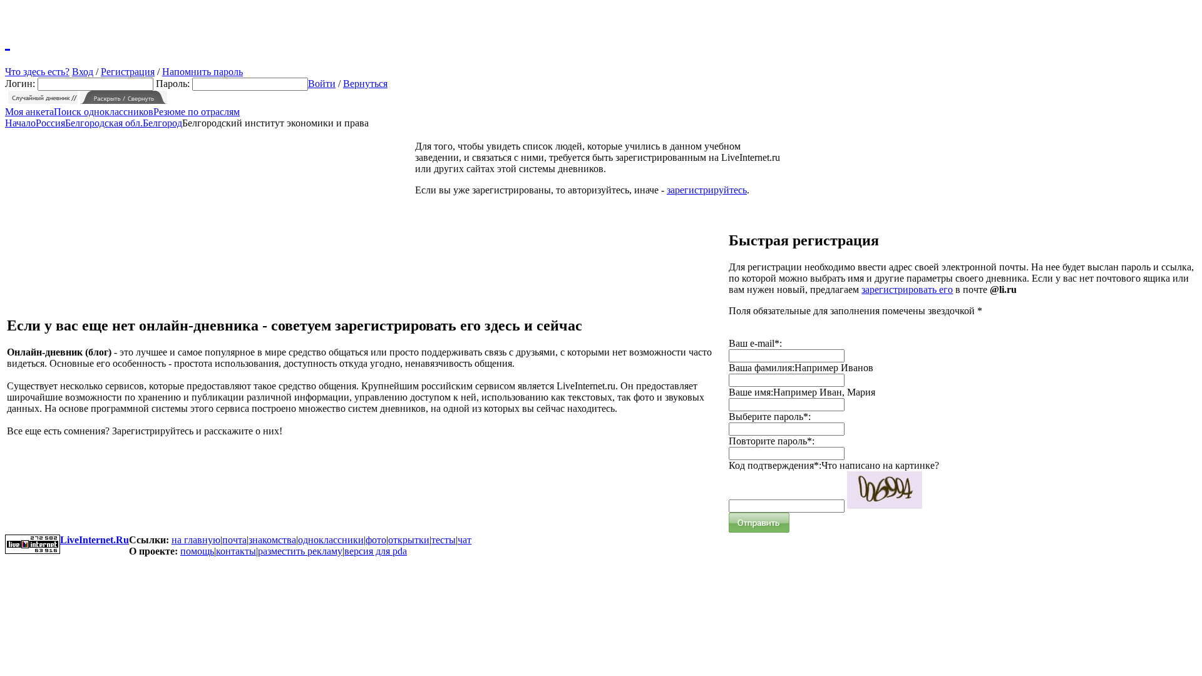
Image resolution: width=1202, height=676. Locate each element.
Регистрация (128, 71)
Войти (322, 83)
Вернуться (365, 83)
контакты (236, 551)
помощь (197, 551)
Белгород (162, 123)
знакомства (272, 540)
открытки (408, 540)
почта (234, 540)
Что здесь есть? (37, 71)
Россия (50, 123)
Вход (82, 71)
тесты (443, 540)
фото (376, 540)
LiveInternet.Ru (94, 540)
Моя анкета (29, 111)
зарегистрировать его (907, 289)
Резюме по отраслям (196, 111)
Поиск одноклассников (103, 111)
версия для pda (375, 551)
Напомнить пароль (202, 71)
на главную (196, 540)
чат (464, 540)
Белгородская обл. (104, 123)
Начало (20, 123)
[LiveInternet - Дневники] (7, 40)
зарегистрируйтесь (707, 190)
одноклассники (331, 540)
